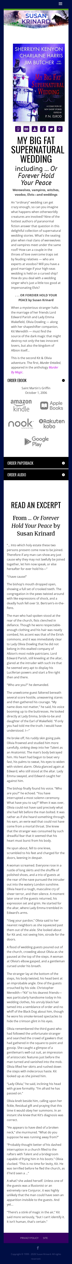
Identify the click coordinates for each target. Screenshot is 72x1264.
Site (45, 1238)
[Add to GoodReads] (18, 128)
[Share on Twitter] (51, 128)
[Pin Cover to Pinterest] (59, 128)
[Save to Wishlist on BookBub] (26, 128)
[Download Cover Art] (34, 128)
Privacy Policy (29, 1238)
